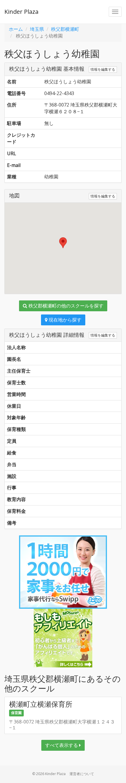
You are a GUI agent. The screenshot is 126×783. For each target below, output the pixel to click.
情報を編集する (103, 69)
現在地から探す (64, 320)
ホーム (16, 29)
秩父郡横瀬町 (65, 29)
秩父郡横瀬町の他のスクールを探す (65, 305)
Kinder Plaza (21, 12)
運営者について (81, 773)
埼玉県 (37, 29)
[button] (63, 243)
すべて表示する (62, 745)
